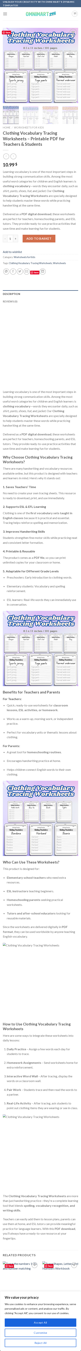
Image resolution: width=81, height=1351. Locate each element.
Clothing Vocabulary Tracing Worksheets (30, 263)
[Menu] (5, 13)
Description (11, 293)
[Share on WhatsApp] (6, 271)
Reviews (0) (10, 301)
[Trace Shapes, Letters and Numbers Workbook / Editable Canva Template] (60, 1282)
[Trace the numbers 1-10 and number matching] (21, 1282)
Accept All (40, 1322)
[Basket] (75, 14)
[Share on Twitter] (20, 271)
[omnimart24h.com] (40, 14)
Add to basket (38, 238)
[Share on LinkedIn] (43, 271)
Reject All (40, 1342)
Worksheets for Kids (29, 127)
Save (8, 32)
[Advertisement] (40, 348)
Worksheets (59, 263)
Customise (40, 1332)
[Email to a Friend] (27, 271)
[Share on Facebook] (13, 271)
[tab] (40, 294)
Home (6, 127)
